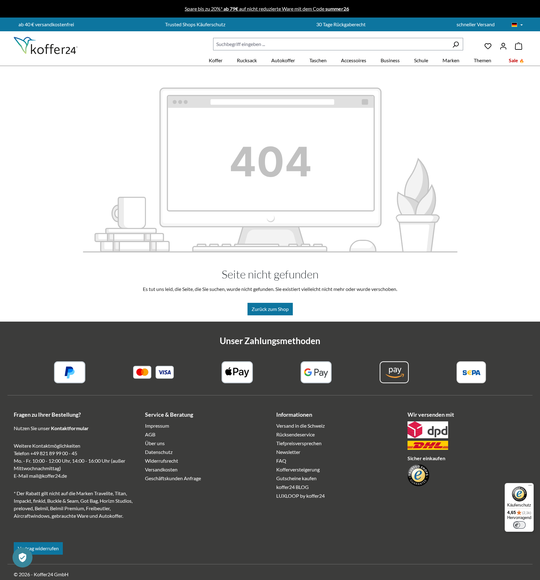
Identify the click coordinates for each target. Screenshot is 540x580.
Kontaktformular (70, 428)
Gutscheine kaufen (296, 478)
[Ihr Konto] (503, 43)
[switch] (519, 525)
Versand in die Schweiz (300, 426)
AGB (150, 434)
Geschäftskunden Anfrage (173, 478)
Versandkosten (161, 469)
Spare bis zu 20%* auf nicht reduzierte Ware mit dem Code (267, 9)
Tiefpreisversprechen (299, 443)
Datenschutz (158, 452)
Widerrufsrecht (161, 461)
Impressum (157, 426)
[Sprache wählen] (517, 25)
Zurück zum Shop (270, 309)
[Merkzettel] (488, 43)
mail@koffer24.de (48, 476)
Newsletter (288, 452)
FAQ (281, 461)
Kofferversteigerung (298, 469)
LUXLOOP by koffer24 (300, 496)
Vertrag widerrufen (38, 548)
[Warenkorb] (518, 43)
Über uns (155, 443)
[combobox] (330, 44)
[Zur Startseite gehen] (46, 45)
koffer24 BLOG (292, 487)
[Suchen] (455, 44)
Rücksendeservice (295, 434)
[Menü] (530, 487)
